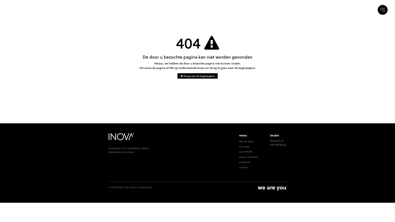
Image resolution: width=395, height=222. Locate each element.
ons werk (348, 9)
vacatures (244, 162)
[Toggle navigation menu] (383, 10)
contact (366, 9)
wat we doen (246, 141)
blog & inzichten (248, 157)
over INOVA (246, 151)
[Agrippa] (19, 10)
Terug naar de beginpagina (199, 76)
